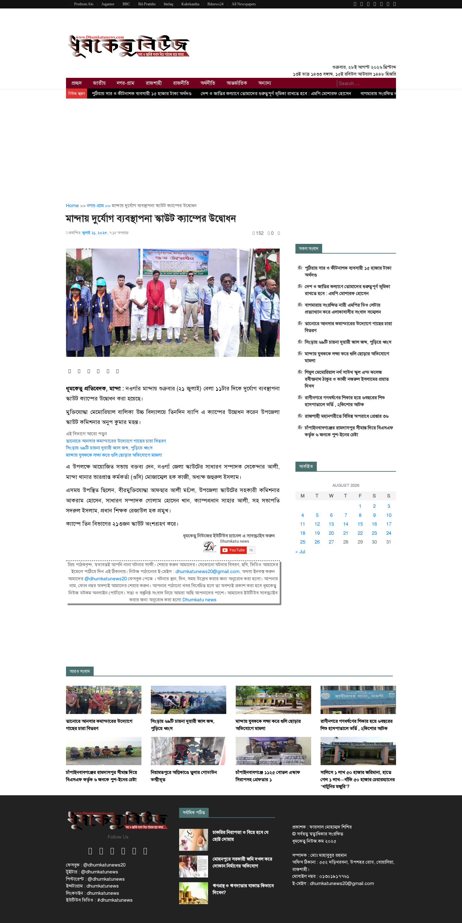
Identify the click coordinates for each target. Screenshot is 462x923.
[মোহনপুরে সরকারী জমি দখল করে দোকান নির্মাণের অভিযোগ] (193, 866)
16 (374, 524)
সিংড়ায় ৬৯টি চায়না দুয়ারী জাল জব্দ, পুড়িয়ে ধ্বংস (109, 448)
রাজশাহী (154, 83)
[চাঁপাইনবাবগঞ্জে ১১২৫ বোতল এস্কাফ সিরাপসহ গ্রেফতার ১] (273, 751)
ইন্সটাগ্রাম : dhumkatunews (92, 886)
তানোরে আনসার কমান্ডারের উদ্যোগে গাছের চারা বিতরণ (116, 441)
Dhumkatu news (199, 600)
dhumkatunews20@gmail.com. (208, 571)
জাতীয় (99, 83)
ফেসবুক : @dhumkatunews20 (95, 865)
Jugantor (108, 4)
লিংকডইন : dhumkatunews (92, 893)
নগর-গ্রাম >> (99, 205)
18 (302, 533)
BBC (126, 4)
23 (374, 533)
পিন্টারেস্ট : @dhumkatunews (95, 879)
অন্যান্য (264, 83)
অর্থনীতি (208, 83)
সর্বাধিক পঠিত (194, 812)
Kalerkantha (190, 4)
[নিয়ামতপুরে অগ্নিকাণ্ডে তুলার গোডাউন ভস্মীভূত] (188, 751)
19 (317, 533)
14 (345, 524)
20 (331, 533)
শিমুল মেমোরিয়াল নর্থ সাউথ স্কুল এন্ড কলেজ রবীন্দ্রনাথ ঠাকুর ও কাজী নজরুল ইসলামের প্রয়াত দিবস (347, 379)
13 (331, 524)
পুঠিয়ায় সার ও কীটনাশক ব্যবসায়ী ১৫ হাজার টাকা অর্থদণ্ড (141, 93)
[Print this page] (279, 233)
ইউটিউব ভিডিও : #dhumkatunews (99, 900)
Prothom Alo (83, 4)
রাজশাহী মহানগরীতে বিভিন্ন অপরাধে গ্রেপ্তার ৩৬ (346, 416)
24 (388, 533)
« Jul (300, 552)
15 (360, 524)
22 (360, 533)
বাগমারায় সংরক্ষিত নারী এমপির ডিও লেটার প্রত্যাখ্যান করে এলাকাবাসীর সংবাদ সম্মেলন (343, 308)
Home (72, 205)
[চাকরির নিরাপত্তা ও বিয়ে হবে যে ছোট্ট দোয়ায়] (193, 840)
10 (388, 515)
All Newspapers (244, 4)
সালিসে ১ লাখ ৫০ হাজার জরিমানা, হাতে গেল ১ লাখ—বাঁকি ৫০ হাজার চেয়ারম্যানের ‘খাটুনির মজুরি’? (358, 779)
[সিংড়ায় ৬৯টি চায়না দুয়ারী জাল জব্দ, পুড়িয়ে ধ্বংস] (188, 699)
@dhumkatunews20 (105, 579)
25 (302, 542)
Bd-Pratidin (147, 4)
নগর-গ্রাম (126, 83)
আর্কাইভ (306, 466)
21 (345, 533)
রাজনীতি (181, 83)
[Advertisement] (231, 146)
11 (302, 524)
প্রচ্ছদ (77, 83)
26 (317, 542)
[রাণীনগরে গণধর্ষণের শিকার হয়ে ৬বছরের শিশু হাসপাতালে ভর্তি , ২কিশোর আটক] (358, 699)
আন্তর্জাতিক (237, 83)
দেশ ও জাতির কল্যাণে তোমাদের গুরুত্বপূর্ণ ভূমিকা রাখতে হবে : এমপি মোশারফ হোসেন (276, 93)
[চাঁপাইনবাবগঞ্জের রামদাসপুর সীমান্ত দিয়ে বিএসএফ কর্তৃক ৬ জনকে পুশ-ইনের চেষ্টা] (103, 751)
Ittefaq (168, 4)
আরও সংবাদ (80, 671)
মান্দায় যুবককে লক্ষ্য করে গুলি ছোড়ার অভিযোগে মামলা (114, 455)
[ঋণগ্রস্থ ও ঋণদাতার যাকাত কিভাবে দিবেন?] (193, 893)
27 (331, 542)
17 (388, 524)
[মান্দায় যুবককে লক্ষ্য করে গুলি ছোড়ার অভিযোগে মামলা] (273, 699)
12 (317, 524)
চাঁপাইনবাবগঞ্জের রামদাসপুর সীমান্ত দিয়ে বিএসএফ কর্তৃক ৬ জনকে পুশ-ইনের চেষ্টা (349, 431)
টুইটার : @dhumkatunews (92, 872)
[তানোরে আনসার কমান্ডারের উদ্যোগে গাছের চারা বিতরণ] (103, 699)
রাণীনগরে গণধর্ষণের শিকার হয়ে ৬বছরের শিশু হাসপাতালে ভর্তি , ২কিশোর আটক (345, 401)
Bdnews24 (215, 4)
